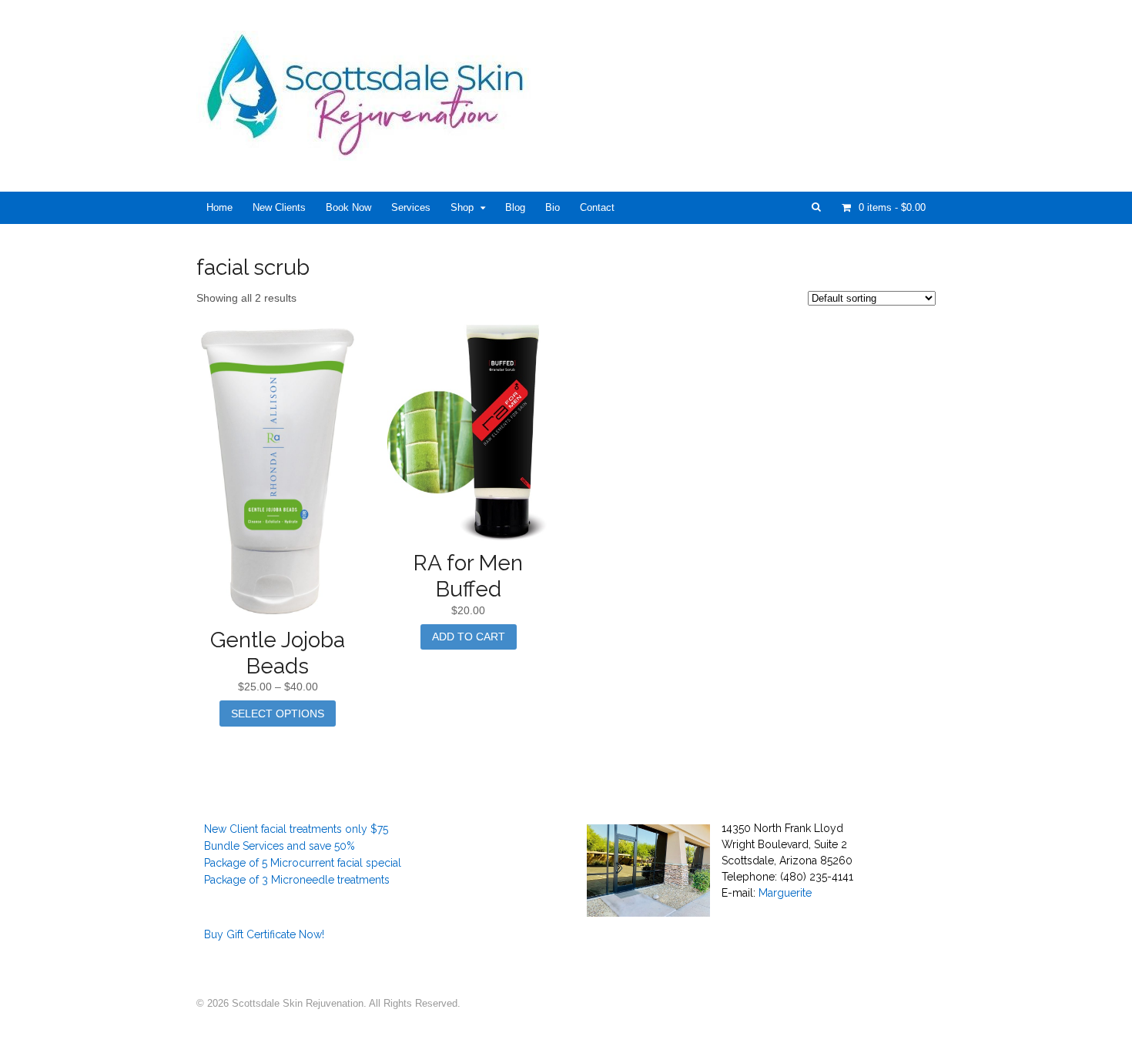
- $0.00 (892, 207)
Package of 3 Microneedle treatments (297, 880)
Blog (515, 207)
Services (410, 207)
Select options (277, 713)
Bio (552, 207)
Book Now (348, 207)
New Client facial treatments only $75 (296, 829)
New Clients (279, 207)
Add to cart (468, 636)
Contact (597, 207)
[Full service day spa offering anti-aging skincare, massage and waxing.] (371, 152)
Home (219, 207)
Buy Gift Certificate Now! (264, 934)
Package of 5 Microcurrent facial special (302, 863)
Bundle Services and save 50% (279, 846)
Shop (462, 207)
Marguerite (785, 893)
